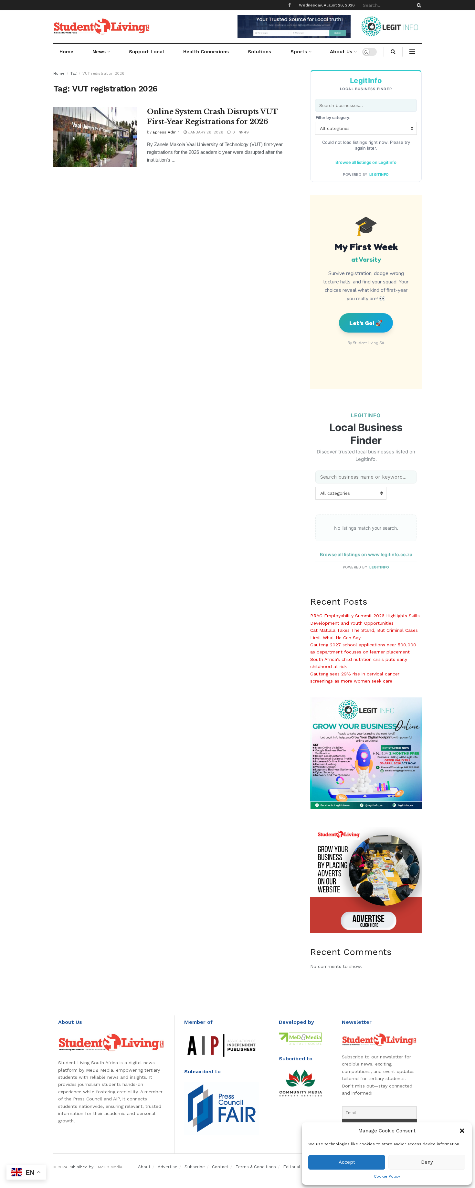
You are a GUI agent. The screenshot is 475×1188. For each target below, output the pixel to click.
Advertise (167, 1166)
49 (246, 132)
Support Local (146, 52)
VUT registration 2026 (103, 73)
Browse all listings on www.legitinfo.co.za (366, 554)
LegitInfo (379, 174)
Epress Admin (166, 132)
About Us (341, 52)
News (99, 52)
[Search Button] (418, 5)
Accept (347, 1162)
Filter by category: (333, 117)
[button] (462, 1131)
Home (66, 52)
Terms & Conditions (256, 1166)
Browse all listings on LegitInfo (365, 162)
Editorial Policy (298, 1166)
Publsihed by (81, 1167)
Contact (220, 1166)
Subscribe (195, 1166)
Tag (73, 73)
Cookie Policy (387, 1176)
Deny (427, 1162)
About (144, 1166)
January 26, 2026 (205, 132)
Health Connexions (206, 52)
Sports (298, 52)
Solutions (259, 52)
